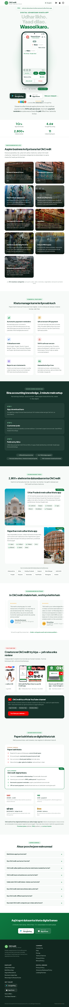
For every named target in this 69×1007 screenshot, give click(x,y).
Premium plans (21, 826)
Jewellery (40, 221)
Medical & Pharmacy (44, 198)
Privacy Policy (40, 958)
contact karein (46, 826)
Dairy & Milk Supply (44, 245)
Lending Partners (41, 972)
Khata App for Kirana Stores (13, 977)
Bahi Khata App (9, 970)
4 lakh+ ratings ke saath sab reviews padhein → (44, 632)
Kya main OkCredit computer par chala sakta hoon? (25, 903)
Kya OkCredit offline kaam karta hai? (19, 896)
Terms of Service (41, 955)
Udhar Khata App (10, 967)
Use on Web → (9, 993)
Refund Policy (40, 960)
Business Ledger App (11, 975)
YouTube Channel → (11, 996)
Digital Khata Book (10, 972)
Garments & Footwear (15, 221)
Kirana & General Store (15, 172)
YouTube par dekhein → (18, 713)
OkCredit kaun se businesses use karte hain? (22, 875)
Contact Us (39, 948)
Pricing (38, 953)
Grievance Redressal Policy (44, 970)
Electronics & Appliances (16, 198)
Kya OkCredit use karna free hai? (18, 861)
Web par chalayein (51, 96)
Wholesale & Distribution (16, 268)
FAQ (33, 826)
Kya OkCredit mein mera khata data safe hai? (22, 889)
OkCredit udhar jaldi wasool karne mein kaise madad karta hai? (28, 868)
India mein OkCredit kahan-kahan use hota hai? (23, 882)
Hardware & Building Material (17, 245)
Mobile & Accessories (45, 172)
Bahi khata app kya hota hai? (17, 854)
